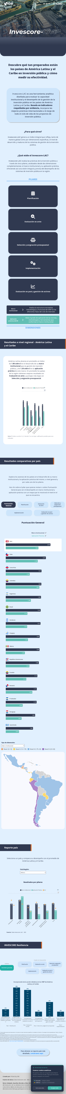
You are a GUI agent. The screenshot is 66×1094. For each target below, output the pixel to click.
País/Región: (24, 869)
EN (44, 4)
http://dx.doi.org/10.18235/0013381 (16, 1041)
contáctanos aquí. (36, 1053)
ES (47, 4)
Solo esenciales (40, 1088)
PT (49, 4)
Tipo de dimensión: (8, 743)
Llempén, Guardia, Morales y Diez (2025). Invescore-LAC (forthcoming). (30, 1083)
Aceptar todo (54, 1088)
